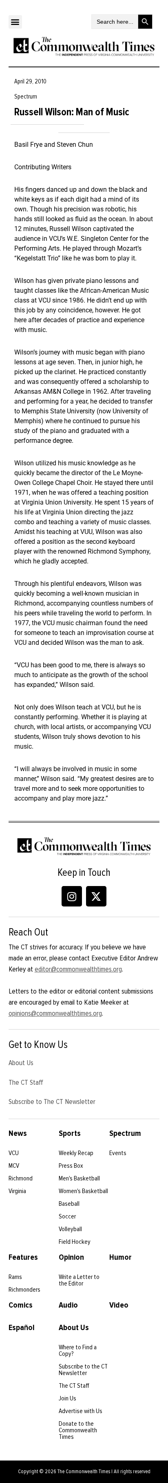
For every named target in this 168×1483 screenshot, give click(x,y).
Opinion (71, 1257)
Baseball (69, 1204)
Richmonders (24, 1290)
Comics (21, 1305)
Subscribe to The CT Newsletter (52, 1101)
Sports (70, 1133)
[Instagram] (72, 896)
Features (23, 1257)
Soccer (67, 1216)
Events (117, 1153)
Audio (68, 1305)
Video (118, 1305)
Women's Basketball (83, 1191)
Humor (120, 1257)
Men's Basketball (79, 1178)
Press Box (71, 1166)
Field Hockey (75, 1242)
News (18, 1133)
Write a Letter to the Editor (79, 1280)
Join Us (67, 1398)
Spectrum (125, 1133)
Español (22, 1328)
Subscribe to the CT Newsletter (83, 1369)
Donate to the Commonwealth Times (78, 1430)
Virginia (17, 1191)
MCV (14, 1166)
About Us (21, 1062)
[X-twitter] (96, 896)
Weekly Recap (76, 1153)
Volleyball (70, 1229)
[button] (15, 22)
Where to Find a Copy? (78, 1350)
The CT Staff (26, 1082)
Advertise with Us (80, 1411)
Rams (15, 1277)
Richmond (21, 1178)
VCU (14, 1153)
